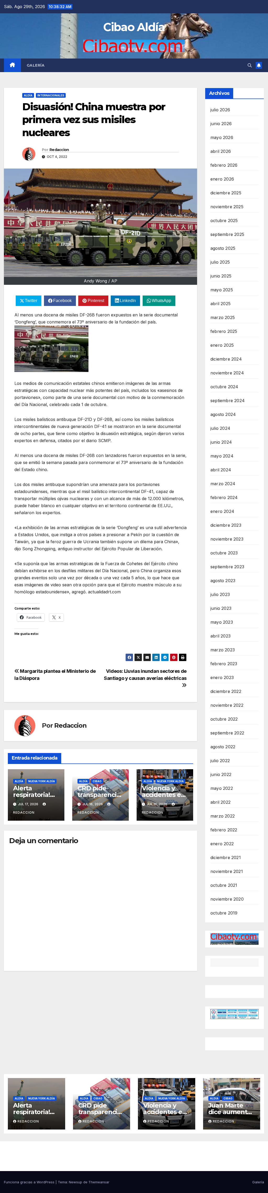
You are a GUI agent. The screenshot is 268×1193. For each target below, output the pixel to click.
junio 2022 (220, 774)
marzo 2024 (222, 483)
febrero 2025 (223, 331)
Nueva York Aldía (41, 781)
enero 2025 (222, 345)
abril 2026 (220, 151)
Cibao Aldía (134, 27)
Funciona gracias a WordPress (29, 1182)
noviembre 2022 (226, 705)
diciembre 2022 (225, 691)
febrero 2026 (223, 165)
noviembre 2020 (227, 899)
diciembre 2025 (225, 192)
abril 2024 (220, 469)
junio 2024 (221, 442)
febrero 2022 (223, 829)
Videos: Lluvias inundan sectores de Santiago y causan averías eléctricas (145, 674)
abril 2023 (220, 636)
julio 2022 (220, 760)
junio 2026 (221, 123)
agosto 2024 (223, 414)
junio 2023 (220, 608)
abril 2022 (220, 802)
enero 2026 (222, 179)
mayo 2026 (221, 137)
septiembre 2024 (227, 400)
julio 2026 (220, 109)
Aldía (28, 95)
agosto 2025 (222, 248)
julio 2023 (220, 594)
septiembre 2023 (227, 566)
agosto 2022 (222, 746)
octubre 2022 (224, 719)
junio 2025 (220, 276)
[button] (250, 65)
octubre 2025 (224, 220)
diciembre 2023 (225, 525)
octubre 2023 (224, 552)
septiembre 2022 (227, 733)
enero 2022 (222, 843)
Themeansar (98, 1182)
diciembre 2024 (226, 359)
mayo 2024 (221, 456)
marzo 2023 (222, 649)
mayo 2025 (221, 289)
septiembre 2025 (227, 234)
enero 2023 (222, 677)
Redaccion (59, 149)
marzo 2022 (222, 816)
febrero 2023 (223, 663)
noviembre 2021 (226, 871)
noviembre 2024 (227, 372)
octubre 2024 (224, 386)
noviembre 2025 (226, 206)
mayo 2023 (221, 622)
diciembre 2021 (225, 857)
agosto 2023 (222, 580)
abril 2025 (220, 303)
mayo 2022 (221, 788)
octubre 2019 (223, 913)
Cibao (97, 781)
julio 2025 (220, 262)
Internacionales (50, 95)
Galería (36, 65)
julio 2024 (220, 428)
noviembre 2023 (226, 539)
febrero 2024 (224, 497)
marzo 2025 (222, 317)
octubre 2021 (223, 885)
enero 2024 (222, 511)
